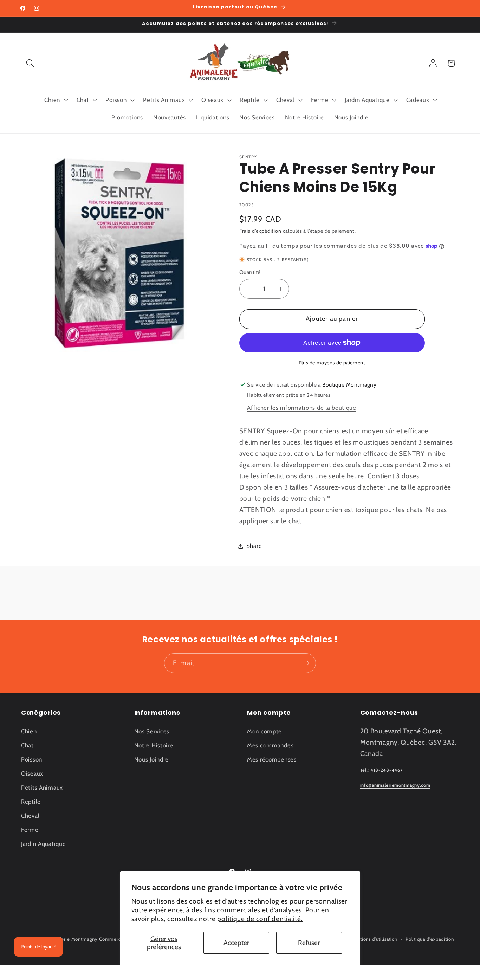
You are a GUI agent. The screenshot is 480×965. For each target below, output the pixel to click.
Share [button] (254, 545)
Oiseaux (32, 773)
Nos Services (152, 730)
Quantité (250, 272)
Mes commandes (270, 745)
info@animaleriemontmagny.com (395, 785)
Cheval (30, 815)
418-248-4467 (386, 770)
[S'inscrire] (306, 663)
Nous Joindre (151, 759)
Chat (27, 745)
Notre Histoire (153, 745)
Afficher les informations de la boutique (301, 407)
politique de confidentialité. (260, 918)
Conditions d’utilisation (372, 939)
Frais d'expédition (260, 231)
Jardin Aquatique (43, 843)
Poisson (31, 759)
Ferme (30, 829)
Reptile (31, 801)
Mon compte (264, 730)
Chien (29, 730)
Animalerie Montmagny (72, 939)
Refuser (309, 942)
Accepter (236, 942)
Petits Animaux (42, 787)
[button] (30, 63)
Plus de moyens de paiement (332, 363)
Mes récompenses (272, 759)
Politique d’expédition (430, 939)
